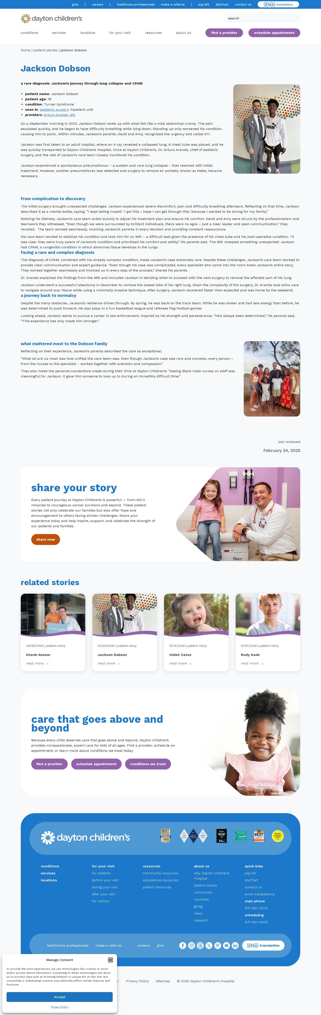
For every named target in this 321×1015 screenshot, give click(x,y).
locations (87, 33)
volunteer (201, 899)
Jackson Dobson (112, 655)
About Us (183, 33)
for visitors (100, 901)
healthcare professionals (136, 4)
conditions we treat (148, 764)
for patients (101, 873)
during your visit (104, 887)
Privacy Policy (59, 1006)
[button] (110, 960)
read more (35, 663)
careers (97, 4)
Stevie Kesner (38, 655)
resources (153, 33)
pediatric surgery (54, 109)
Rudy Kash (250, 655)
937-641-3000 (256, 908)
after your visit (103, 894)
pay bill (203, 4)
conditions (29, 33)
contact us (243, 4)
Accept (60, 997)
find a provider (224, 33)
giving (198, 906)
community (203, 892)
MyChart (222, 4)
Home (25, 50)
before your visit (105, 880)
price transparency (260, 894)
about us (201, 866)
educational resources (160, 880)
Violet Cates (180, 655)
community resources (160, 873)
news (198, 913)
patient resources (157, 887)
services (59, 33)
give (75, 4)
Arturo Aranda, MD (59, 115)
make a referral (173, 4)
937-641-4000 (256, 922)
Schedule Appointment (274, 33)
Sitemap (163, 981)
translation (284, 4)
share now (45, 539)
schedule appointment (96, 764)
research (201, 920)
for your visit (120, 33)
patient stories (45, 50)
